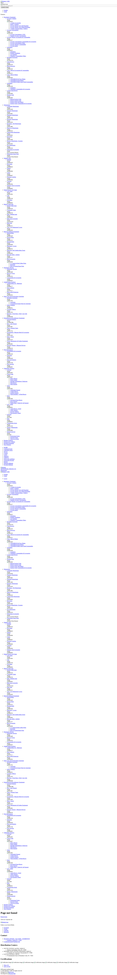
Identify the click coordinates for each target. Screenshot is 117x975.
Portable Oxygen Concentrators (18, 36)
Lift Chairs (9, 191)
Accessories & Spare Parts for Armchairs (20, 303)
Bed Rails (12, 264)
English (6, 10)
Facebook (6, 927)
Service (6, 451)
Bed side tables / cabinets (13, 254)
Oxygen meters (14, 46)
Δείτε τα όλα (7, 966)
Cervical (9, 370)
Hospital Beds (10, 241)
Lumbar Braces (14, 391)
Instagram (6, 932)
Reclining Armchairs (12, 298)
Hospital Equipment (9, 443)
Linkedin (6, 930)
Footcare (9, 414)
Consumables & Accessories (14, 277)
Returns (6, 462)
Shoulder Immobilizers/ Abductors (18, 381)
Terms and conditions (9, 459)
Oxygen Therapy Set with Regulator (19, 25)
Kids (8, 419)
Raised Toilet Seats (12, 205)
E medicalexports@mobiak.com (12, 941)
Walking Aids (7, 158)
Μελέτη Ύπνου (11, 273)
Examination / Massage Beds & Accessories (18, 332)
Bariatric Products (8, 440)
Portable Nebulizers (15, 53)
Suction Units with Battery (17, 102)
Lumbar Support (14, 393)
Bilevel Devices (11, 66)
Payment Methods (8, 464)
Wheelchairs (7, 105)
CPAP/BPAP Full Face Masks (17, 79)
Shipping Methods (8, 463)
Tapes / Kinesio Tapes (12, 328)
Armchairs (12, 302)
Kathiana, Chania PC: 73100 (14, 940)
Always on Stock (14, 439)
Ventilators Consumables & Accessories (20, 89)
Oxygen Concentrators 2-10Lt (17, 34)
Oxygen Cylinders (11, 18)
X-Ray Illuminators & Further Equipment (17, 341)
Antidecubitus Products (10, 282)
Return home (4, 916)
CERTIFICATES (8, 450)
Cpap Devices (10, 61)
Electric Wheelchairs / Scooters (15, 141)
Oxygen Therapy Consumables (18, 44)
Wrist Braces (13, 383)
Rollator (9, 159)
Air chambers (13, 54)
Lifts (8, 195)
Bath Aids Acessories (12, 218)
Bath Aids (9, 223)
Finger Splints (13, 380)
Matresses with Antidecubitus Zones (16, 250)
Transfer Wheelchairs (12, 110)
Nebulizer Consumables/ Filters (18, 56)
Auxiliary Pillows (11, 309)
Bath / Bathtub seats (12, 214)
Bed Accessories (11, 259)
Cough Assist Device (12, 90)
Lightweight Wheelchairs (13, 132)
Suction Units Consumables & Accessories (21, 103)
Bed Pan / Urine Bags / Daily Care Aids (17, 313)
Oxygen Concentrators (12, 30)
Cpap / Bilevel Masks (12, 74)
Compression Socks (12, 423)
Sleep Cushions (11, 305)
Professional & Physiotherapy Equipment (14, 318)
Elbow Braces (13, 378)
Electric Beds (10, 237)
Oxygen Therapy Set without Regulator (20, 27)
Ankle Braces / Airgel (15, 408)
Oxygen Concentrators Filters (17, 43)
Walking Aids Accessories (13, 185)
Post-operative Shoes (15, 413)
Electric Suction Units (15, 100)
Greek (5, 11)
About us (6, 456)
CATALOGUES (8, 449)
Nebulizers (9, 47)
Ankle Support (14, 410)
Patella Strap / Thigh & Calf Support (19, 403)
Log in (5, 478)
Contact (6, 453)
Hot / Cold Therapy (12, 323)
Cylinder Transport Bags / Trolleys (19, 28)
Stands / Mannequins (12, 427)
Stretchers (9, 355)
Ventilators (9, 83)
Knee (8, 395)
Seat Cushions (10, 288)
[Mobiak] (4, 922)
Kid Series (9, 136)
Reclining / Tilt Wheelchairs (14, 123)
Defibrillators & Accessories (14, 351)
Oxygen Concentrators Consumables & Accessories (23, 41)
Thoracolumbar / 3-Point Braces (18, 394)
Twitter (5, 929)
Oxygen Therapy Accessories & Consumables (18, 37)
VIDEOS (6, 457)
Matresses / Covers (11, 246)
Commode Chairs (11, 210)
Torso (8, 385)
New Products (7, 444)
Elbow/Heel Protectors (12, 292)
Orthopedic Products (9, 368)
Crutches (9, 181)
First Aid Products (8, 349)
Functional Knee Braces (16, 400)
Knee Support (13, 401)
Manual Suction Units (15, 99)
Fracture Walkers (14, 411)
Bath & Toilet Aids (8, 204)
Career (5, 454)
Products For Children (9, 442)
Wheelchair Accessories (13, 149)
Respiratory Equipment (9, 17)
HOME (6, 447)
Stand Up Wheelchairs (12, 128)
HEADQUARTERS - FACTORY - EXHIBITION (17, 938)
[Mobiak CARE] (5, 1)
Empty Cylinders (14, 24)
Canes (8, 172)
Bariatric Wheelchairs (12, 119)
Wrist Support (13, 384)
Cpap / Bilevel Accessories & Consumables (18, 70)
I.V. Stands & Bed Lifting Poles (18, 263)
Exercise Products (11, 319)
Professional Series (15, 436)
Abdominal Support (15, 390)
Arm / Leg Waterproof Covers (14, 227)
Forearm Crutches (11, 177)
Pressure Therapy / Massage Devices (16, 345)
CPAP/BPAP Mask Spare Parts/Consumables (21, 82)
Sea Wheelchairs (11, 145)
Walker (9, 168)
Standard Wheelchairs (12, 115)
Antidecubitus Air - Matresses (14, 283)
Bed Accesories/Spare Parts (17, 266)
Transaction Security (9, 460)
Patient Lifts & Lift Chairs (10, 190)
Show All (6, 965)
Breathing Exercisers (12, 57)
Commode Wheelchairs (13, 106)
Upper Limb (10, 374)
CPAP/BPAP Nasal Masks (17, 80)
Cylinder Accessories (15, 23)
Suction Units (10, 95)
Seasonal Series (14, 437)
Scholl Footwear (11, 431)
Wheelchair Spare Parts (13, 154)
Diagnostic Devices (9, 267)
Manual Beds (10, 233)
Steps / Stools (10, 336)
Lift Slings (9, 200)
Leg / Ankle (10, 404)
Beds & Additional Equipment (11, 231)
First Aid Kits (10, 364)
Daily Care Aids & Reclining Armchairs (14, 296)
